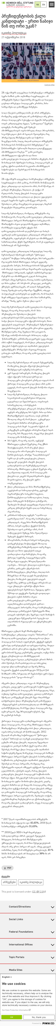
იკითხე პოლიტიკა (31, 882)
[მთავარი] (17, 4)
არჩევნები (9, 882)
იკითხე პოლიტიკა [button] (13, 33)
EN (43, 5)
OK (11, 1017)
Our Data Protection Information (15, 1010)
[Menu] (52, 4)
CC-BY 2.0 (38, 892)
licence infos (50, 85)
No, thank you (39, 1017)
